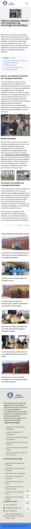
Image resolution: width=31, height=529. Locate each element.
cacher (12, 58)
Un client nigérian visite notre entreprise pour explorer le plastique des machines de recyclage (15, 303)
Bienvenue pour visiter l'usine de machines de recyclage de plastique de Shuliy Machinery (14, 379)
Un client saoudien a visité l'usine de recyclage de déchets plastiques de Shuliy (14, 354)
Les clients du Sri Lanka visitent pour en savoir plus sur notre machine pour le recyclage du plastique (15, 255)
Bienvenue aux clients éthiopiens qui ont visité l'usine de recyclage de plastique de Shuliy (14, 329)
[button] (26, 3)
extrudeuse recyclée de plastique (17, 155)
